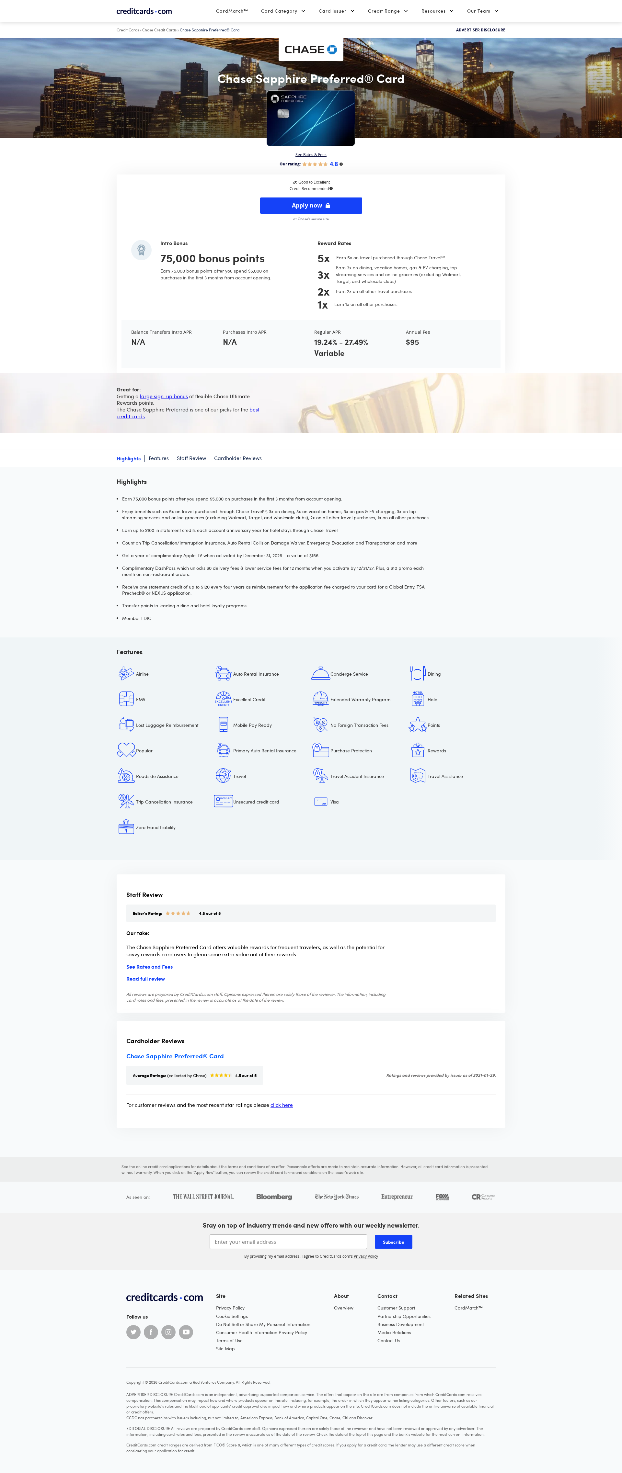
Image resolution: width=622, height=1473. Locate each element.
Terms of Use (229, 1340)
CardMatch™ (232, 11)
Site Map (225, 1348)
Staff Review (191, 458)
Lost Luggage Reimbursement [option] (167, 725)
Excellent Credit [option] (249, 699)
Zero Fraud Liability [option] (156, 827)
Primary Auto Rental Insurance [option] (264, 751)
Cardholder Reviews (238, 458)
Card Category (279, 11)
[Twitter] (133, 1332)
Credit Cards (128, 29)
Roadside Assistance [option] (157, 776)
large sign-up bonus (164, 396)
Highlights (129, 458)
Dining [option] (434, 674)
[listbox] (311, 755)
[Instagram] (168, 1332)
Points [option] (434, 725)
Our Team (478, 11)
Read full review (145, 978)
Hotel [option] (433, 699)
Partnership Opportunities (404, 1316)
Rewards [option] (437, 751)
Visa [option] (334, 802)
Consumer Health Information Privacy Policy (261, 1332)
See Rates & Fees (311, 154)
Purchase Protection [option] (351, 751)
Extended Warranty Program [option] (360, 699)
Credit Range (384, 11)
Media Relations (394, 1332)
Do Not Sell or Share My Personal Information (263, 1324)
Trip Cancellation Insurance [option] (164, 802)
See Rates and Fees (149, 966)
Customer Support (396, 1308)
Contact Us (388, 1340)
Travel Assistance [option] (445, 776)
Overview (343, 1308)
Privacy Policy (366, 1256)
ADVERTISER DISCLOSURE (480, 30)
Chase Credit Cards (159, 29)
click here (282, 1104)
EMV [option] (140, 699)
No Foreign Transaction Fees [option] (359, 725)
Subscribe (393, 1242)
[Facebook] (151, 1332)
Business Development (400, 1324)
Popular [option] (144, 751)
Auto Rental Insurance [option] (256, 674)
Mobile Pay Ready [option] (252, 725)
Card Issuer (333, 11)
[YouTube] (186, 1332)
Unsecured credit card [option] (256, 802)
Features (159, 458)
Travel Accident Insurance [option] (357, 776)
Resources (433, 11)
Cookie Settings (232, 1316)
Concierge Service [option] (349, 674)
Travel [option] (239, 776)
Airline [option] (142, 674)
